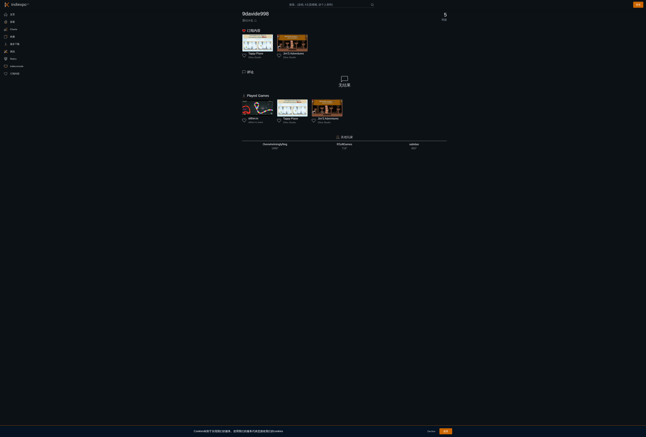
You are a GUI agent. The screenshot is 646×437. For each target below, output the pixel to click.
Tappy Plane (255, 53)
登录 (638, 4)
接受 (445, 431)
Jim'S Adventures (293, 53)
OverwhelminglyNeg (275, 146)
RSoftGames (344, 146)
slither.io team (255, 122)
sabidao (414, 146)
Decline (431, 431)
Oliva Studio (254, 57)
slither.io (253, 118)
